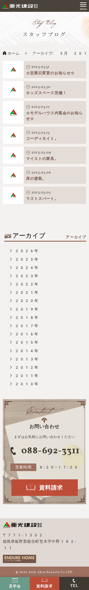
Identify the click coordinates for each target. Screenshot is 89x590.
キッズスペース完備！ (46, 93)
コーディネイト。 (42, 138)
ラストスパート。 (42, 198)
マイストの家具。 (42, 158)
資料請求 (44, 586)
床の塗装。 (36, 178)
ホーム (14, 53)
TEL (74, 586)
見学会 (15, 586)
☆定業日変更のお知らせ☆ (50, 73)
